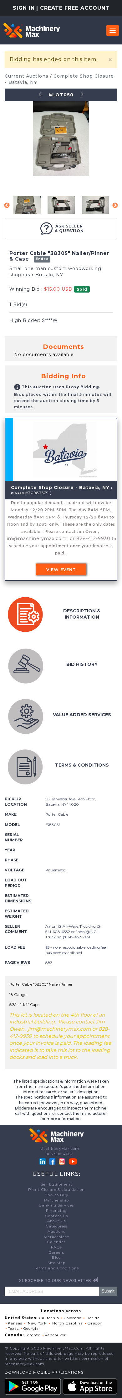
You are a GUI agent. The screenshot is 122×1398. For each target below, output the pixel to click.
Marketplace (56, 1237)
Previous (7, 205)
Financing (56, 1210)
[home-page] (31, 30)
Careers (56, 1252)
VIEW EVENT (61, 569)
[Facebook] (52, 1161)
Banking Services (56, 1205)
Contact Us (56, 1216)
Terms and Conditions (56, 1268)
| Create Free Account (72, 8)
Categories (56, 1226)
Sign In (24, 8)
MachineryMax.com (59, 1148)
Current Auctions (27, 76)
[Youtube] (73, 1161)
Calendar (56, 1242)
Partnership (56, 1200)
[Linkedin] (43, 1161)
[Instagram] (62, 1161)
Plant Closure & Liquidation (56, 1189)
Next (115, 205)
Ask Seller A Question (69, 228)
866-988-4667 (59, 1154)
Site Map (56, 1263)
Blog (56, 1257)
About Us (56, 1221)
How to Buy (56, 1195)
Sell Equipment (56, 1184)
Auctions (56, 1231)
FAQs (56, 1247)
